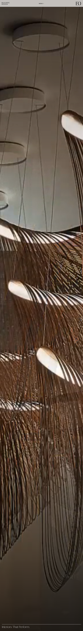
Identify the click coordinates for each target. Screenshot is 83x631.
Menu (41, 3)
